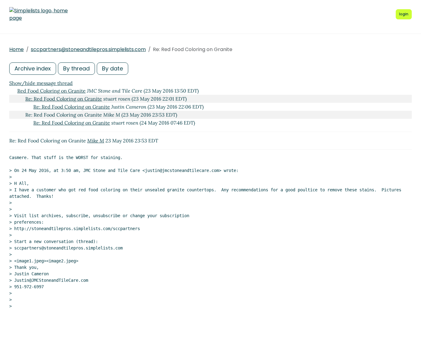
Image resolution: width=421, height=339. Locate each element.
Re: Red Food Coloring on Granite (63, 99)
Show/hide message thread (41, 83)
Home (16, 49)
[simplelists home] (38, 14)
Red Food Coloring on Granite (51, 91)
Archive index (32, 68)
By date (112, 68)
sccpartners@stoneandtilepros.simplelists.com (88, 49)
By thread (76, 68)
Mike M (95, 141)
